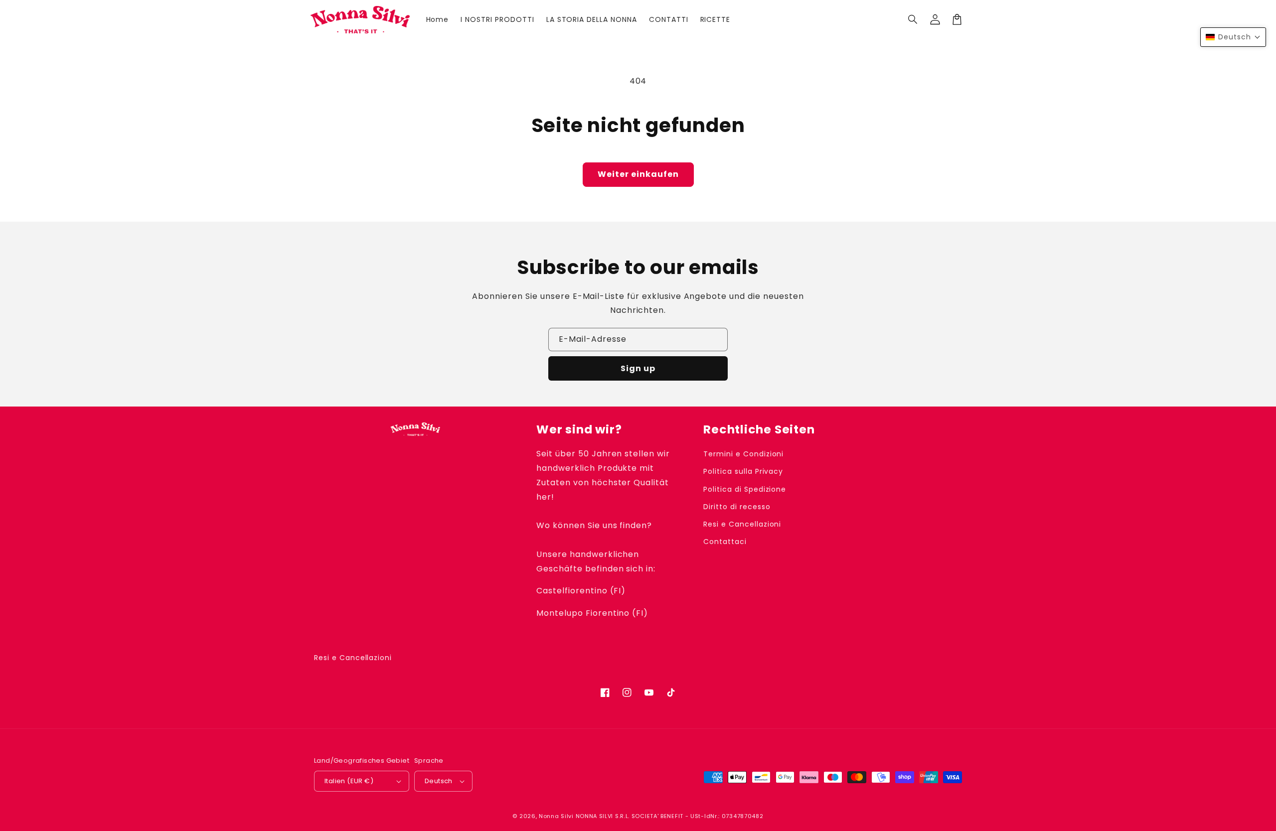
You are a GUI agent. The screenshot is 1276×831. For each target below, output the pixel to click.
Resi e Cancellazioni (742, 524)
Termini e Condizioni (743, 454)
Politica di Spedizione (744, 489)
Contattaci (725, 542)
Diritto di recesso (736, 507)
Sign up (638, 368)
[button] (913, 19)
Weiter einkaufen (638, 174)
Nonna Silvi (556, 816)
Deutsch (439, 781)
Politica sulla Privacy (743, 471)
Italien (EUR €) (348, 781)
